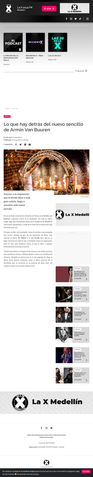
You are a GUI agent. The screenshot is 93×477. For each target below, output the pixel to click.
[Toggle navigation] (87, 19)
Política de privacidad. (46, 437)
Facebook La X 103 (66, 18)
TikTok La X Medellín (80, 18)
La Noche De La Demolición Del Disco (11, 58)
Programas (79, 71)
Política (36, 474)
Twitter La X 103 (75, 18)
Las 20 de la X (54, 56)
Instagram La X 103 (71, 18)
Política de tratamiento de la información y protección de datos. (46, 435)
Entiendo (86, 471)
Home (7, 108)
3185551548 (33, 447)
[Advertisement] (46, 89)
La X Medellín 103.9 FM (9, 9)
